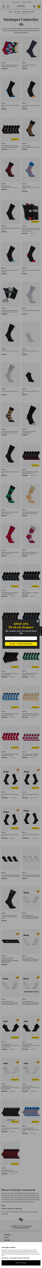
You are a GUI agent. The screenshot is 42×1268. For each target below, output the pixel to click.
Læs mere (4, 1258)
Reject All (26, 1258)
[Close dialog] (38, 621)
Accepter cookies (21, 1263)
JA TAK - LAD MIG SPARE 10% (21, 644)
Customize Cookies (15, 1258)
